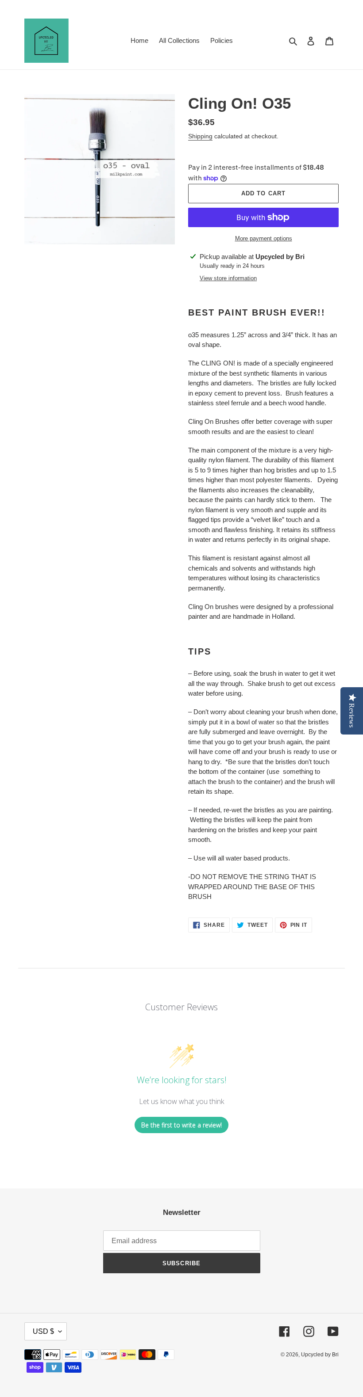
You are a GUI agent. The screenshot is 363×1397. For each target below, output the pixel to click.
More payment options (263, 238)
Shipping (200, 136)
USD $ (43, 1331)
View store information (228, 278)
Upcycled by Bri (320, 1354)
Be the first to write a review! (181, 1125)
